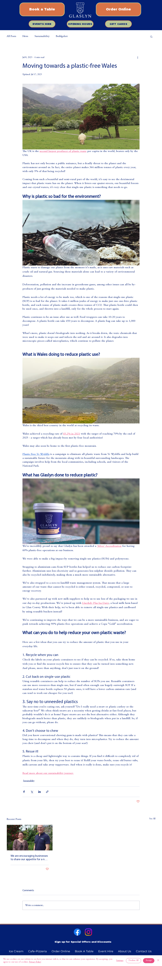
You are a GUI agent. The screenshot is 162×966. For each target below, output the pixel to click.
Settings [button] (119, 961)
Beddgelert (62, 36)
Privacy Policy (35, 962)
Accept (149, 960)
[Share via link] (47, 791)
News (25, 36)
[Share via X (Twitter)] (31, 791)
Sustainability (42, 36)
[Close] (158, 960)
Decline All (133, 960)
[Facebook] (77, 932)
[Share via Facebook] (23, 791)
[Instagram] (88, 932)
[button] (151, 36)
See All (152, 819)
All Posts (11, 36)
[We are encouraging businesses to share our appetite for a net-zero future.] (30, 837)
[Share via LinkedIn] (39, 791)
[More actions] (138, 57)
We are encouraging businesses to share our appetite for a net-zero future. (29, 858)
